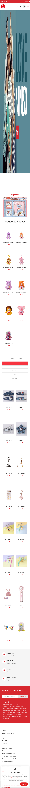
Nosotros (4, 728)
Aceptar (24, 784)
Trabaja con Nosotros (8, 733)
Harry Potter (15, 371)
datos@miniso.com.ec (9, 714)
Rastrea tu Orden (3, 1)
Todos (15, 363)
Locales (4, 730)
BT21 (15, 374)
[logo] (3, 6)
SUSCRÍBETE (23, 696)
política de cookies (14, 777)
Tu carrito (4, 740)
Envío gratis (10, 653)
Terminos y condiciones (8, 753)
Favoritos (4, 743)
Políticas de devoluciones (9, 756)
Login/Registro (6, 738)
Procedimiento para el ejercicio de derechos (14, 764)
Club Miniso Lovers (7, 748)
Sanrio (15, 367)
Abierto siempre (11, 677)
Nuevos (9, 669)
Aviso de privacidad (7, 761)
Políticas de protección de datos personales (14, 759)
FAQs (3, 751)
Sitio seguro (10, 660)
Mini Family (15, 378)
